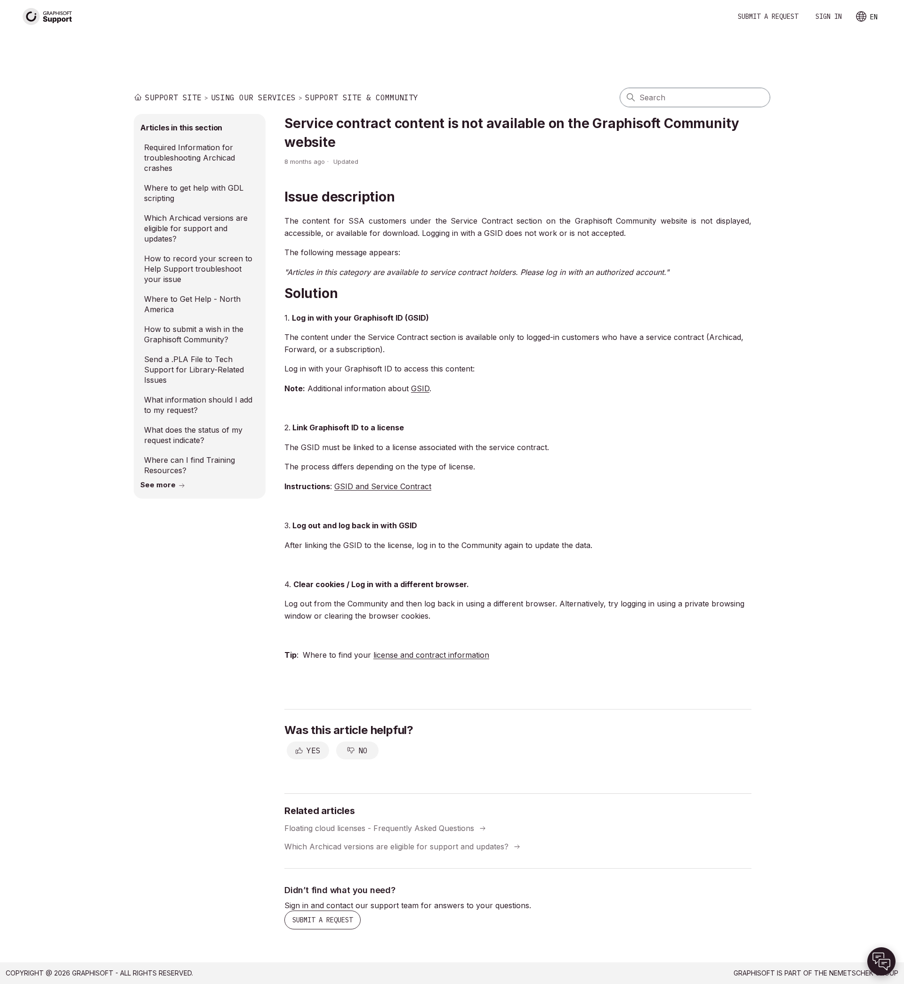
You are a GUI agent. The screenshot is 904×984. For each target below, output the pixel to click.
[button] (881, 961)
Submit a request (768, 16)
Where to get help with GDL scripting (193, 193)
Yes (314, 750)
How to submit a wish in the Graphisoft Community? (193, 334)
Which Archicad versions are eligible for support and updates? (196, 228)
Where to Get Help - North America (192, 304)
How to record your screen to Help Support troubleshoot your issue (198, 269)
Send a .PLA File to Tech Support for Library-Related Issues (194, 370)
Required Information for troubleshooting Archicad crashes (189, 158)
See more (158, 484)
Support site (173, 97)
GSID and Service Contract (382, 486)
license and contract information (431, 655)
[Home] (48, 16)
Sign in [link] (828, 16)
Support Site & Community (361, 97)
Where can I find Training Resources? (189, 465)
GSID (420, 388)
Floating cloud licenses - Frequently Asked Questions (379, 828)
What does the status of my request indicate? (193, 435)
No (363, 750)
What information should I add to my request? (198, 405)
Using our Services (253, 97)
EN (874, 17)
